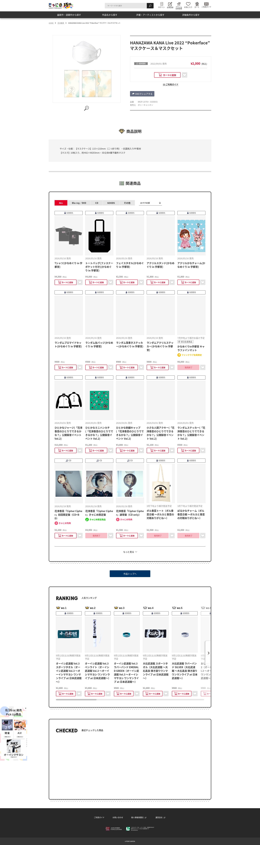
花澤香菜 (61, 23)
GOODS (111, 202)
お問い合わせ (118, 817)
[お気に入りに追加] (184, 75)
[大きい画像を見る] (86, 108)
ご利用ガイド (99, 817)
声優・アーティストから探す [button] (150, 14)
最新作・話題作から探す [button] (69, 14)
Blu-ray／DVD (79, 202)
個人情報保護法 (137, 817)
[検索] (150, 5)
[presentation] (76, 699)
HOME (51, 23)
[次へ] (208, 653)
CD (96, 202)
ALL (61, 202)
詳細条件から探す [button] (191, 14)
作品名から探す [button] (109, 14)
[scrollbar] (130, 699)
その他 (127, 202)
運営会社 (158, 817)
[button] (142, 93)
